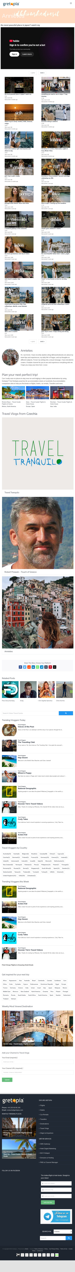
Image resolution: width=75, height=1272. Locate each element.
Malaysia (57, 988)
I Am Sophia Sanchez (28, 689)
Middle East (6, 991)
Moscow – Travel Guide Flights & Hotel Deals (37, 391)
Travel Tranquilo (37, 450)
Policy (46, 1249)
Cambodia (41, 980)
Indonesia (15, 861)
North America (35, 991)
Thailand (15, 395)
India (6, 861)
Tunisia (36, 872)
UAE (52, 872)
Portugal (65, 864)
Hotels (42, 1110)
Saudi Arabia (22, 995)
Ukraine (60, 872)
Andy (10, 689)
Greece (68, 395)
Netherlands (59, 861)
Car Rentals (44, 1114)
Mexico (48, 861)
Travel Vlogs (44, 1128)
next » (42, 73)
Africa (5, 980)
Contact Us (40, 1250)
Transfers (43, 1119)
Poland (56, 864)
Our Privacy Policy (54, 1249)
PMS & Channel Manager (49, 1162)
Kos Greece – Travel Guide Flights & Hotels (61, 391)
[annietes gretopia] (10, 349)
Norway (19, 864)
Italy (40, 861)
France (34, 857)
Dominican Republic (47, 984)
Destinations (44, 1124)
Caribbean (57, 980)
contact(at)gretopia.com (15, 1110)
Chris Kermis (46, 689)
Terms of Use (63, 1249)
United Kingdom (9, 875)
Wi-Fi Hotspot (45, 1153)
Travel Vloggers (38, 457)
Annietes (37, 609)
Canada (43, 854)
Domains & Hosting (47, 1158)
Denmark (16, 857)
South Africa (46, 868)
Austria (16, 854)
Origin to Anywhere (46, 1133)
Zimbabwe (31, 875)
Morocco (15, 991)
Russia (38, 395)
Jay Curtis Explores (64, 689)
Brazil (34, 854)
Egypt (57, 984)
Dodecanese (56, 395)
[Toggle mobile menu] (71, 3)
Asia (10, 395)
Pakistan (28, 864)
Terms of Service (38, 1249)
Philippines (45, 864)
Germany (45, 857)
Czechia (31, 413)
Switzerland (7, 872)
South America (42, 995)
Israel (32, 861)
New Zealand (8, 864)
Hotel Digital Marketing (48, 1148)
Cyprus (61, 854)
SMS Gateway (45, 1144)
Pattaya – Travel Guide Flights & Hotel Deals (13, 391)
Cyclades (18, 984)
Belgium (25, 854)
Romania (7, 868)
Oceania (45, 991)
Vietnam (13, 999)
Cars (64, 980)
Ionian (33, 988)
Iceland (64, 857)
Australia (7, 854)
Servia (26, 868)
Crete (11, 984)
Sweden (66, 868)
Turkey (44, 872)
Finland (25, 857)
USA (22, 875)
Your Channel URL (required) (12, 1068)
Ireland (24, 861)
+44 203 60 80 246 (13, 1107)
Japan (50, 988)
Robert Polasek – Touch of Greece (37, 530)
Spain (57, 868)
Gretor (26, 1249)
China (52, 854)
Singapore (35, 868)
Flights (42, 1105)
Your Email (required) (10, 1058)
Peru (36, 864)
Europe (63, 395)
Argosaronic (13, 980)
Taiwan (17, 872)
